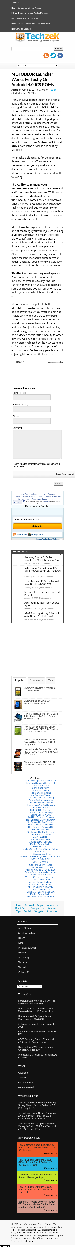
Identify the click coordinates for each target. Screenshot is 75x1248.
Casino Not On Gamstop (40, 842)
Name (20, 393)
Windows (52, 905)
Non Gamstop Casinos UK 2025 (40, 780)
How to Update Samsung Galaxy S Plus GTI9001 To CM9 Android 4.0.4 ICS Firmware (41, 751)
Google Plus (37, 534)
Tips (18, 911)
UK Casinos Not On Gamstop (40, 798)
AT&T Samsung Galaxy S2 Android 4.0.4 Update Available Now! (42, 615)
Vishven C (23, 972)
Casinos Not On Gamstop (41, 812)
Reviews (52, 908)
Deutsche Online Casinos (41, 802)
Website (16, 416)
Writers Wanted (34, 8)
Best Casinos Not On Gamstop (24, 18)
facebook (60, 55)
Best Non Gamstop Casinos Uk (40, 783)
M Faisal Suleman (27, 947)
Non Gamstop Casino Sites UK (40, 820)
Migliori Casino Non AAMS (40, 887)
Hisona (52, 90)
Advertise (23, 1072)
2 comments (50, 1168)
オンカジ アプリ (40, 862)
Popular (19, 680)
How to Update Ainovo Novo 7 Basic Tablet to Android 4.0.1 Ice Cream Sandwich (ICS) (41, 716)
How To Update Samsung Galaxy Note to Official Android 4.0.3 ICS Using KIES (39, 742)
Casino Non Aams (40, 785)
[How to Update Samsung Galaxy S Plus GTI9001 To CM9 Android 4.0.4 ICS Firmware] (18, 757)
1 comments (50, 1180)
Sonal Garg (23, 957)
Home (13, 8)
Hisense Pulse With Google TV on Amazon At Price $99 (35, 1048)
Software (51, 911)
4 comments (50, 1153)
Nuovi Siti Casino (40, 790)
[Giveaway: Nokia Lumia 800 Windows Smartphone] (18, 709)
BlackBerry (21, 908)
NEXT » (32, 93)
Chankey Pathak (26, 933)
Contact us (22, 8)
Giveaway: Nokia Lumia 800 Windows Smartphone (37, 702)
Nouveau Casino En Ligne (40, 867)
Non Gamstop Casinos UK (40, 824)
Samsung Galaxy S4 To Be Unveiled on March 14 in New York (41, 558)
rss (46, 55)
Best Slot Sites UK (40, 829)
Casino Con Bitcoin (41, 889)
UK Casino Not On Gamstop (40, 822)
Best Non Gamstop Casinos (41, 817)
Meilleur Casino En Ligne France (40, 877)
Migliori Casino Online (40, 844)
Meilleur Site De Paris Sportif (40, 897)
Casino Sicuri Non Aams (40, 874)
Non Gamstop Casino (41, 24)
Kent (20, 943)
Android (29, 905)
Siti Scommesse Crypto (41, 854)
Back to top (27, 1241)
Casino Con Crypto (41, 879)
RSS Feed (22, 534)
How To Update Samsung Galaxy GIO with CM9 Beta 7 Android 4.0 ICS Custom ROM (37, 1126)
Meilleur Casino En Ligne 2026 (40, 870)
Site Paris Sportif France (40, 865)
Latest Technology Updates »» (49, 539)
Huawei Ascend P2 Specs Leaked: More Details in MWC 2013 (41, 583)
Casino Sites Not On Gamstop (41, 805)
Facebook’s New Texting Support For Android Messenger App (37, 1176)
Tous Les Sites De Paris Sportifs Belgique (40, 849)
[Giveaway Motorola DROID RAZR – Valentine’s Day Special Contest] (18, 770)
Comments (36, 680)
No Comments (44, 563)
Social (27, 911)
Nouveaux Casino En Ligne (36, 13)
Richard (22, 952)
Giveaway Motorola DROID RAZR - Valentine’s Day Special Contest (40, 763)
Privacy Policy (17, 13)
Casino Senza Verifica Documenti (41, 872)
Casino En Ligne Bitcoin (40, 884)
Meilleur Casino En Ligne (41, 882)
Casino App (40, 851)
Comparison (37, 908)
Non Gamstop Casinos (21, 24)
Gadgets (38, 911)
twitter (53, 55)
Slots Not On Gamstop (40, 807)
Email (20, 404)
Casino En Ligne (41, 837)
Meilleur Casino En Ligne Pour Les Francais (41, 856)
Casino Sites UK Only (41, 815)
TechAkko (23, 962)
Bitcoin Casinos (40, 847)
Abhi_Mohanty (25, 928)
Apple (40, 905)
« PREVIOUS (18, 93)
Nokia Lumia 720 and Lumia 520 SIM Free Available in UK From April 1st (42, 571)
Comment (17, 428)
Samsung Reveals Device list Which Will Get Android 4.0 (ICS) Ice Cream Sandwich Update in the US (37, 1204)
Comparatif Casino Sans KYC (41, 892)
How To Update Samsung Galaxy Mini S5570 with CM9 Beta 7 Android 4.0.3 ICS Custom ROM (41, 729)
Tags (50, 680)
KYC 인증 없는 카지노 (40, 859)
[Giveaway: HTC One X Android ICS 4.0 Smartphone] (18, 696)
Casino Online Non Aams (41, 800)
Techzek (22, 967)
